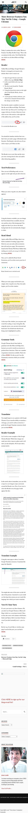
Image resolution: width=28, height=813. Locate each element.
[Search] (24, 2)
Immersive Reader (18, 645)
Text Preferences (7, 648)
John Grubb (17, 27)
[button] (14, 806)
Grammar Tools (6, 645)
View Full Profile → (6, 788)
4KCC (14, 2)
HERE (3, 60)
